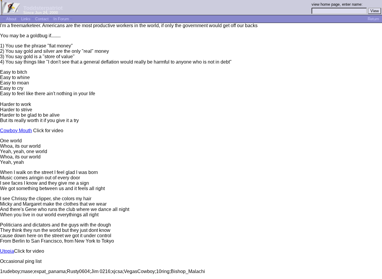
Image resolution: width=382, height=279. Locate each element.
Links (25, 19)
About (11, 19)
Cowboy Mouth (16, 130)
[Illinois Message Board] (10, 13)
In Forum (61, 19)
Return (373, 19)
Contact (42, 19)
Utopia (7, 251)
